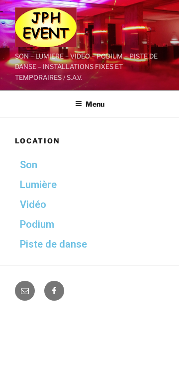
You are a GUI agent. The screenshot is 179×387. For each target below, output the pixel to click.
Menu (95, 104)
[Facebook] (54, 291)
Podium (37, 224)
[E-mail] (25, 291)
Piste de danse (53, 244)
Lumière (38, 185)
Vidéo (33, 204)
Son (28, 165)
